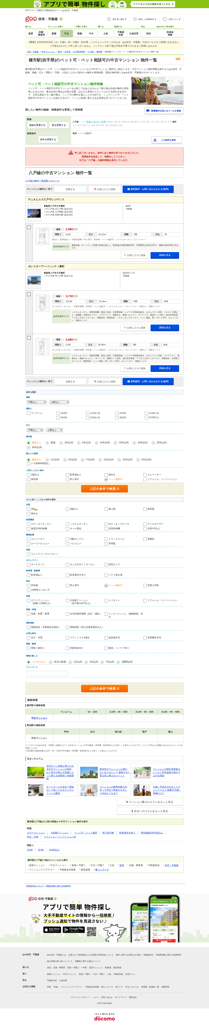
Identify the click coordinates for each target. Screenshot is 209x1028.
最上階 (112, 509)
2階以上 (35, 474)
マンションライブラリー (72, 987)
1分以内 (55, 459)
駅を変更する (59, 125)
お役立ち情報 (29, 986)
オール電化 (75, 528)
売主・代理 (36, 637)
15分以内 (127, 459)
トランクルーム (117, 539)
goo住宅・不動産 (31, 954)
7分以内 (90, 459)
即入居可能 (108, 832)
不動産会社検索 (92, 987)
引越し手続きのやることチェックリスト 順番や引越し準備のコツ (167, 790)
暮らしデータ (102, 869)
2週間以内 (127, 661)
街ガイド (119, 987)
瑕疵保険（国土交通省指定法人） (87, 627)
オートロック (38, 564)
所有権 (34, 585)
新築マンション (54, 974)
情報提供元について (35, 886)
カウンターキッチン (41, 524)
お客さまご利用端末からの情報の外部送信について (90, 955)
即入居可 (74, 479)
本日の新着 (60, 661)
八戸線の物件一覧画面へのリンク (42, 180)
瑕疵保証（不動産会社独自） (46, 627)
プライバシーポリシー (80, 997)
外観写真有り (77, 648)
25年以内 (162, 442)
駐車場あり (75, 474)
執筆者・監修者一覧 (150, 987)
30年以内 (37, 447)
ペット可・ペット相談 (85, 832)
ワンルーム (36, 413)
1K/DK (64, 413)
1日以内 (77, 661)
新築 (53, 442)
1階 (33, 509)
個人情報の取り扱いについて (59, 961)
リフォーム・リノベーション (162, 479)
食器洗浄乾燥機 (39, 528)
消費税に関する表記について (87, 961)
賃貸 (121, 865)
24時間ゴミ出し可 (40, 590)
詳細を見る (165, 255)
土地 (109, 974)
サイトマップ (121, 997)
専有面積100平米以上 (152, 832)
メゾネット (114, 600)
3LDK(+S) (95, 417)
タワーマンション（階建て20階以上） (41, 602)
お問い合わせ (107, 997)
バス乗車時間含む (40, 463)
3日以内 (93, 661)
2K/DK (123, 413)
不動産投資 (118, 974)
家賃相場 (117, 967)
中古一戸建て (99, 974)
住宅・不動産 (171, 865)
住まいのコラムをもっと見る (151, 811)
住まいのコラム (132, 987)
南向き (112, 474)
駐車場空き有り (78, 575)
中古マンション (70, 974)
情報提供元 (148, 955)
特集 (49, 987)
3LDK (41, 849)
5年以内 (86, 442)
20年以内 (143, 442)
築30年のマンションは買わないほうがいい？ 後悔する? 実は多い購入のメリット (114, 772)
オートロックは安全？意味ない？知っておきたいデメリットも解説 (60, 790)
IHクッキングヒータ (119, 524)
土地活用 (63, 980)
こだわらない (39, 661)
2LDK (30, 849)
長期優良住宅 (154, 637)
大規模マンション (60, 832)
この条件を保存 (168, 140)
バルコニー (75, 543)
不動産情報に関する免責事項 (58, 886)
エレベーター (154, 474)
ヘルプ (95, 997)
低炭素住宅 (114, 637)
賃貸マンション (96, 967)
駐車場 (108, 967)
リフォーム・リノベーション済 (60, 837)
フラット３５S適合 (80, 637)
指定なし (37, 442)
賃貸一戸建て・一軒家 (77, 967)
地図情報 (165, 987)
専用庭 (112, 543)
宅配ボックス (77, 539)
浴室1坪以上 (153, 528)
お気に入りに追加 (106, 189)
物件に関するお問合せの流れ (128, 955)
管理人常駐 (153, 585)
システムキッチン (79, 524)
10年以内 (105, 442)
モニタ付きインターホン (82, 564)
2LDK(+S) (154, 413)
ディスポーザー (155, 524)
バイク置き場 (115, 575)
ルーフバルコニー (40, 543)
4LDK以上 (154, 417)
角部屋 (34, 479)
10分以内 (108, 459)
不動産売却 (52, 980)
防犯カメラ (114, 564)
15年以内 (124, 442)
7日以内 (109, 661)
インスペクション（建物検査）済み (126, 615)
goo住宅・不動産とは (56, 955)
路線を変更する (37, 125)
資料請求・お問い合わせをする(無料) (150, 189)
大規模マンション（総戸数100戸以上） (81, 602)
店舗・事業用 (59, 967)
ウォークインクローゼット (44, 554)
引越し (56, 987)
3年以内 (68, 442)
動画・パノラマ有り (119, 648)
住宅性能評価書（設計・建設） (86, 613)
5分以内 (72, 459)
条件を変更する (48, 139)
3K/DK (64, 417)
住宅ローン (130, 974)
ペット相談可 (115, 479)
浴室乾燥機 (114, 528)
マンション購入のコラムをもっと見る (151, 802)
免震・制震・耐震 (40, 613)
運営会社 (133, 997)
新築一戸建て (85, 974)
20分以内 (146, 459)
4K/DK (123, 417)
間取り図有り (38, 648)
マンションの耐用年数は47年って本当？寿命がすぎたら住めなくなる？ (113, 790)
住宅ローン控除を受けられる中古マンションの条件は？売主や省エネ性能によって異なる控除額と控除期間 (60, 772)
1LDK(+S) (95, 413)
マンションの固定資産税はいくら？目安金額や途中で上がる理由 (166, 772)
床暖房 (150, 539)
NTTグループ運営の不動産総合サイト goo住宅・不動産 (51, 10)
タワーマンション (36, 832)
